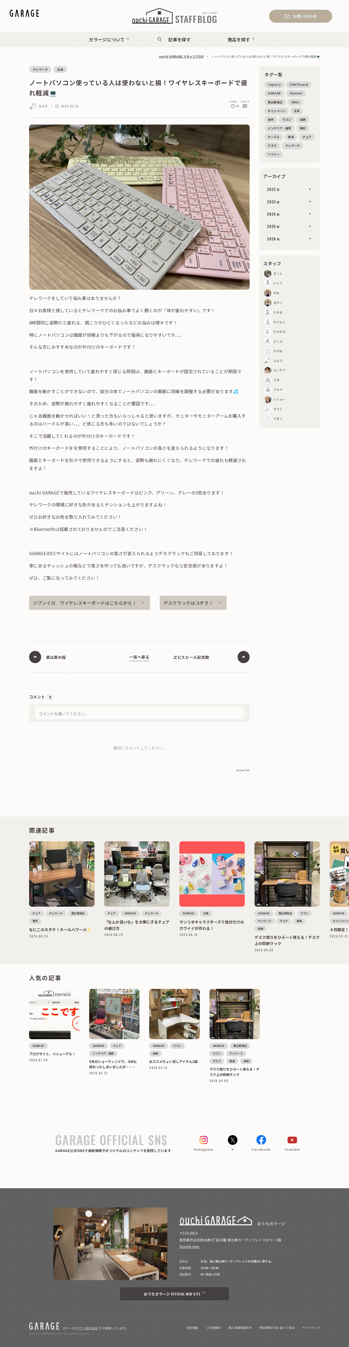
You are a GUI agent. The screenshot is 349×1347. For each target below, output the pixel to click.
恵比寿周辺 (275, 102)
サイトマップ (311, 1328)
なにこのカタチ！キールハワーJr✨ (48, 843)
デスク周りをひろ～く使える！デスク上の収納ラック (282, 843)
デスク (272, 145)
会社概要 (192, 1328)
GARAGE (274, 93)
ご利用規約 (213, 1328)
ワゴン (286, 119)
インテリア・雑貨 (279, 128)
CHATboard (298, 84)
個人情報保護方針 (240, 1328)
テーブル (273, 137)
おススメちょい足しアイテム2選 (166, 990)
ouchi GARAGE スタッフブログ (181, 56)
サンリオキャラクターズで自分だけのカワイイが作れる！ (209, 843)
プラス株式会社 (87, 1328)
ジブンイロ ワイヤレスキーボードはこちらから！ (85, 603)
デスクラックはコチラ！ (188, 603)
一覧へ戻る (139, 657)
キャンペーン (276, 111)
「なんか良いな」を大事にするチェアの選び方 (128, 843)
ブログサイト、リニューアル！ (45, 990)
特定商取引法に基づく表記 (277, 1328)
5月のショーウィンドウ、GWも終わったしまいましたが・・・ (113, 992)
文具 (60, 69)
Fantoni (296, 93)
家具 (291, 137)
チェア (307, 137)
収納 (303, 119)
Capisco (274, 84)
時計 (303, 128)
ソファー (274, 154)
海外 (271, 119)
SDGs (295, 102)
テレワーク (40, 69)
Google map (189, 1246)
